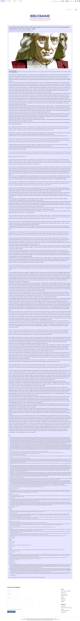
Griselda (62, 609)
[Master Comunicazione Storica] (56, 1)
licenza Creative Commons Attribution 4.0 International (25, 577)
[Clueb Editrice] (62, 1)
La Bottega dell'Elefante (65, 610)
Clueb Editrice (63, 606)
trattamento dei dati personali (18, 609)
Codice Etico (63, 592)
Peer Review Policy (64, 594)
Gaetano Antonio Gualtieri (14, 30)
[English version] (75, 1)
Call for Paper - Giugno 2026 (66, 591)
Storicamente (63, 612)
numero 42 (19, 30)
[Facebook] (77, 1)
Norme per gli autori (64, 595)
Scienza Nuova (12, 575)
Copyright (62, 601)
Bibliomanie (25, 618)
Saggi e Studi (30, 30)
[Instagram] (79, 1)
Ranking (62, 597)
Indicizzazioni (63, 598)
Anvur (43, 618)
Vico (15, 575)
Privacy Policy (63, 600)
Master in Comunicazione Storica (66, 607)
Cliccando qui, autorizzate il (15, 609)
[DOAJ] (67, 1)
